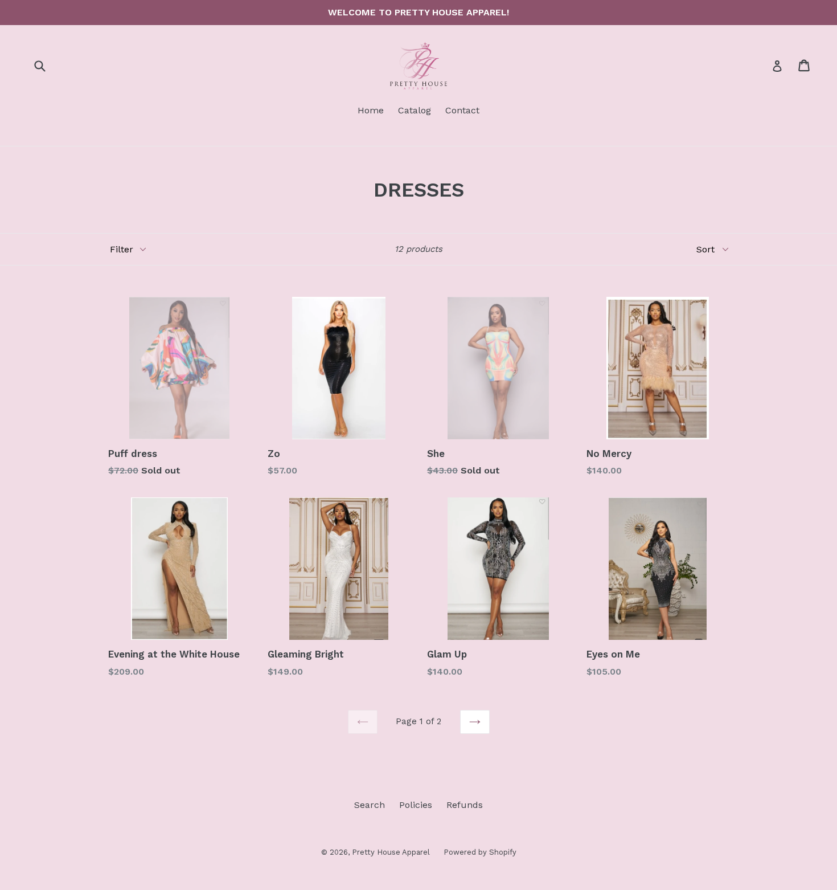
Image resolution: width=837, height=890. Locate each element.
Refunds (464, 804)
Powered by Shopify (480, 852)
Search (369, 804)
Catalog (414, 110)
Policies (415, 804)
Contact (462, 110)
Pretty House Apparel (392, 852)
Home (371, 110)
